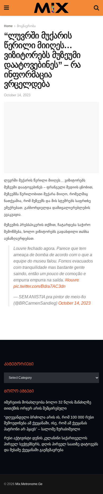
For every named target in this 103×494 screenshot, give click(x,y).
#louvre (72, 280)
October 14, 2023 (17, 95)
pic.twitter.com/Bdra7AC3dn (39, 286)
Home (8, 26)
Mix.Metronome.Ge (29, 484)
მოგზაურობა (26, 26)
